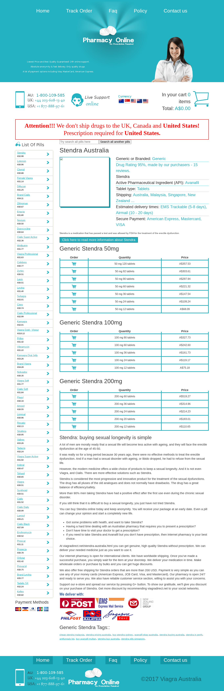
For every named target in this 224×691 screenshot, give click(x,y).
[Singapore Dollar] (127, 101)
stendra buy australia (109, 638)
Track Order (79, 10)
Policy (140, 10)
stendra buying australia (171, 634)
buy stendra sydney (122, 634)
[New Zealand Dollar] (139, 101)
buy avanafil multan (86, 638)
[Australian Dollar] (121, 101)
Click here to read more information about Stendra (98, 240)
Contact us (175, 10)
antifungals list (67, 638)
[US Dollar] (145, 101)
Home (43, 10)
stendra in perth (194, 634)
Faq (113, 10)
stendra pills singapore (133, 638)
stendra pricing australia (98, 634)
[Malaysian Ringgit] (133, 101)
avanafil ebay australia (146, 634)
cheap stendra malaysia (72, 634)
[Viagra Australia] (112, 36)
